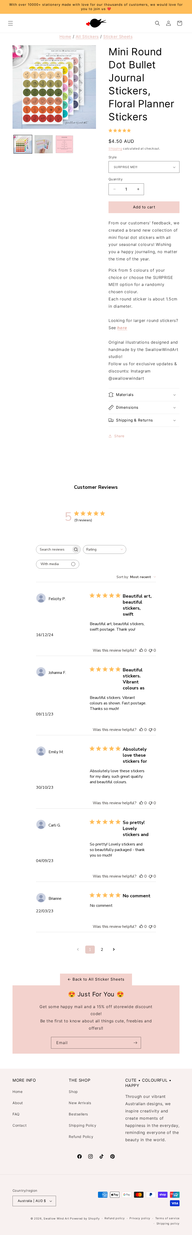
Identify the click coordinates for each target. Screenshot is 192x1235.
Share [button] (119, 436)
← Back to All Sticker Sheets (96, 979)
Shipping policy (168, 1223)
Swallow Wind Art (56, 1218)
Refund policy (114, 1218)
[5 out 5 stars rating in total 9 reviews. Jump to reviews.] (120, 130)
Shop (73, 1091)
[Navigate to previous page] (78, 950)
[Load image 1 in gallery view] (23, 144)
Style (112, 157)
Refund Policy (81, 1136)
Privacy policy (140, 1218)
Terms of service (167, 1218)
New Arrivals (80, 1103)
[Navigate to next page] (114, 950)
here (122, 327)
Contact (19, 1125)
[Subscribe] (135, 1043)
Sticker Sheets (117, 36)
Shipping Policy (82, 1125)
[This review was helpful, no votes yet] (141, 650)
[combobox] (104, 549)
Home (65, 36)
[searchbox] (53, 549)
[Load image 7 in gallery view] (43, 144)
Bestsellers (78, 1114)
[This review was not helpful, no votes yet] (150, 650)
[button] (10, 23)
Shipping (115, 148)
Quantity (115, 179)
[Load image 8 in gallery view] (64, 144)
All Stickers (87, 36)
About (17, 1103)
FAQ (16, 1114)
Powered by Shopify (85, 1218)
